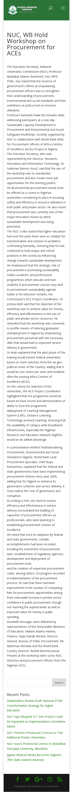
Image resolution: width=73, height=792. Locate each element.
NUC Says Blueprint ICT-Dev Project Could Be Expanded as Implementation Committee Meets (36, 721)
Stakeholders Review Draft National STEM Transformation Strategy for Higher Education (34, 705)
